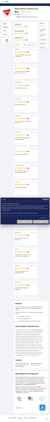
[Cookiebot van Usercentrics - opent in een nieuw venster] (43, 199)
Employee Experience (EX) (30, 384)
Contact (25, 417)
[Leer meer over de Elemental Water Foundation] (42, 407)
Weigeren (25, 221)
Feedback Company (26, 419)
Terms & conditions (32, 417)
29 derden (14, 213)
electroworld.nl (36, 365)
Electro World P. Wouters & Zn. (26, 9)
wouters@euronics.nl (38, 363)
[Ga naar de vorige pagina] (21, 297)
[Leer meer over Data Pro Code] (19, 399)
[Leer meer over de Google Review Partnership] (19, 407)
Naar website (7, 16)
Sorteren (25, 45)
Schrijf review (23, 14)
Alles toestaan (41, 221)
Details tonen (43, 217)
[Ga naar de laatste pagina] (34, 297)
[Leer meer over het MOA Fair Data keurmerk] (31, 399)
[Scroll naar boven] (46, 418)
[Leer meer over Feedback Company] (42, 399)
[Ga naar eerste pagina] (17, 297)
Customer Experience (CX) (35, 383)
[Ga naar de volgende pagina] (30, 297)
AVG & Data (20, 417)
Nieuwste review (31, 45)
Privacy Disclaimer (12, 417)
